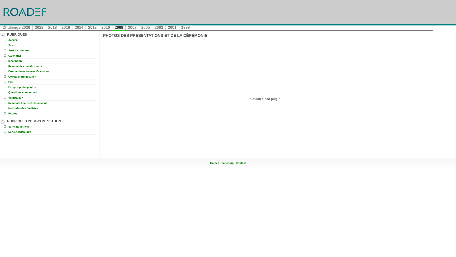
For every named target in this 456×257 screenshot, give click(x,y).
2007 (132, 27)
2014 (79, 27)
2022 (39, 27)
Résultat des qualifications (25, 66)
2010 (105, 27)
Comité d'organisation (22, 76)
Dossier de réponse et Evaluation (29, 71)
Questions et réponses (22, 92)
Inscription (15, 60)
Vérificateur (15, 97)
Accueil (13, 40)
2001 (172, 27)
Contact (241, 163)
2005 (145, 27)
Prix (10, 81)
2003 (159, 27)
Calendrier (14, 55)
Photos (12, 113)
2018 (52, 27)
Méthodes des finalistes (23, 108)
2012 (92, 27)
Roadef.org (227, 163)
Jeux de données (19, 50)
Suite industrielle (18, 126)
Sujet (11, 45)
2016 (66, 27)
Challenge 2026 (16, 27)
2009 (119, 27)
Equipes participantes (22, 87)
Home (214, 163)
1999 (185, 27)
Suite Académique (19, 131)
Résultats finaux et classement (27, 103)
